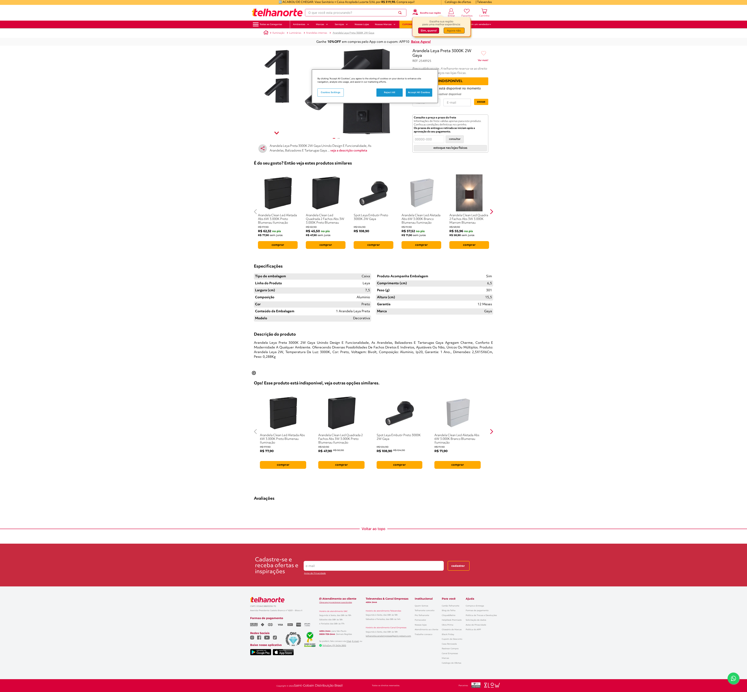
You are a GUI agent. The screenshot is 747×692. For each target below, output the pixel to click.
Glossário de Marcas (452, 629)
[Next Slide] (491, 211)
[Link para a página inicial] (266, 33)
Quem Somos (421, 606)
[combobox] (355, 12)
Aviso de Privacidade (315, 573)
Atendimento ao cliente (426, 629)
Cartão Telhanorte (450, 606)
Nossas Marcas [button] (383, 24)
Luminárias (295, 33)
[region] (375, 86)
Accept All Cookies (419, 92)
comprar (278, 245)
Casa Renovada (449, 644)
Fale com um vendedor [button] (476, 24)
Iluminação (278, 33)
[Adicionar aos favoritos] (483, 53)
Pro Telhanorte (422, 615)
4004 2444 (325, 631)
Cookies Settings (330, 92)
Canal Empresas (450, 653)
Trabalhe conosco (423, 634)
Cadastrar (458, 566)
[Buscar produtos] (400, 12)
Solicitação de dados (476, 620)
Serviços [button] (339, 24)
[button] (271, 24)
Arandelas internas (316, 33)
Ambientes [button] (299, 24)
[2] (338, 138)
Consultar (454, 139)
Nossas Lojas (362, 24)
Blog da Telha (448, 610)
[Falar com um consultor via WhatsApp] (733, 678)
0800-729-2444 (327, 634)
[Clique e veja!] (483, 61)
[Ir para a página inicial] (277, 13)
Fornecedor (420, 620)
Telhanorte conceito (424, 610)
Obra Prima (447, 625)
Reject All (389, 92)
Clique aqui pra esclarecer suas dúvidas (335, 602)
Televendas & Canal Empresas (387, 598)
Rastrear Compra (450, 648)
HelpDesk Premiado (452, 620)
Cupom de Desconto (452, 639)
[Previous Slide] (255, 211)
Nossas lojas (421, 625)
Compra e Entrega (475, 606)
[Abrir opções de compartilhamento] (263, 148)
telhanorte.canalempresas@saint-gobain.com (388, 636)
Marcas (445, 658)
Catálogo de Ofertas (451, 663)
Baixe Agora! (421, 42)
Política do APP (473, 629)
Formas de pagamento (477, 610)
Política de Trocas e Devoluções (481, 615)
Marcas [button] (320, 24)
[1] (334, 138)
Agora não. (454, 30)
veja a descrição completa (348, 150)
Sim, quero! (429, 30)
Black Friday (448, 634)
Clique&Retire (448, 615)
